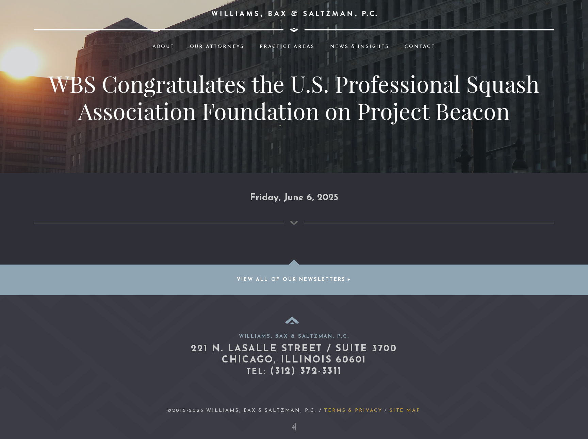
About (163, 46)
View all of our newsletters (291, 279)
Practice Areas (287, 46)
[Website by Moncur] (294, 426)
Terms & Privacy (353, 410)
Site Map (405, 410)
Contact (420, 46)
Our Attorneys (217, 46)
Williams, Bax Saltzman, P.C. (294, 14)
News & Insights (359, 46)
